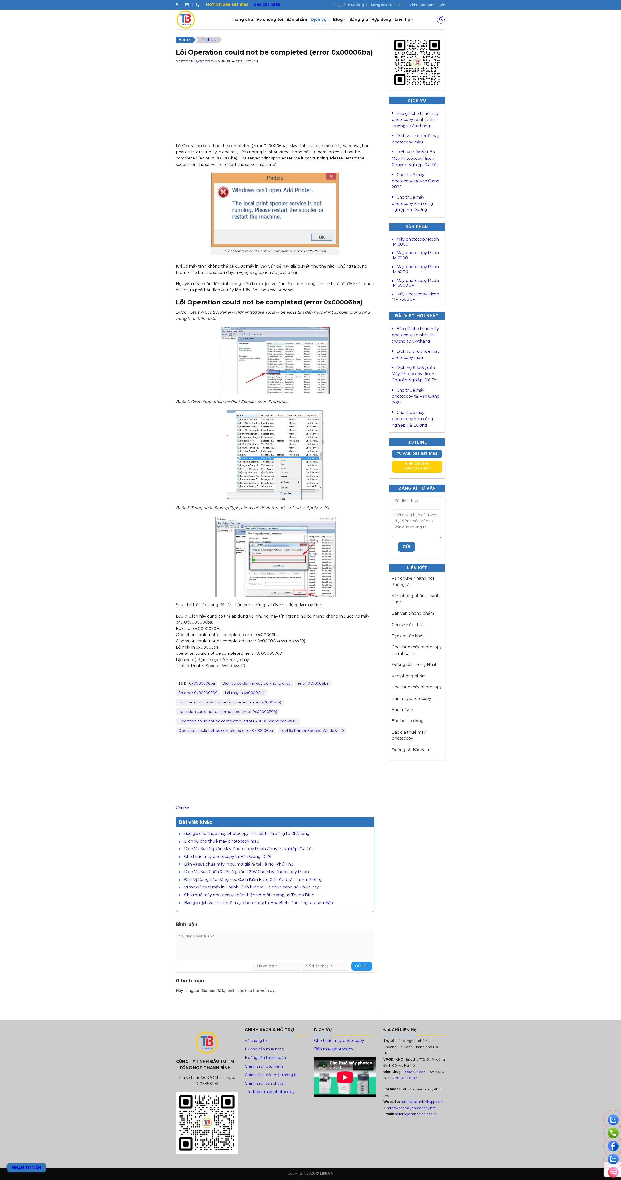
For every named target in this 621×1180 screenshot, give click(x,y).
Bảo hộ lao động (408, 721)
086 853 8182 (406, 1078)
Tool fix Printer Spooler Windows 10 (312, 730)
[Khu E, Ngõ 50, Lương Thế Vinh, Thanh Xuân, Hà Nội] (178, 4)
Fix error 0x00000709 (198, 693)
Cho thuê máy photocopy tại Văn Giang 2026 (227, 856)
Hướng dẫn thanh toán (387, 5)
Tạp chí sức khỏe (408, 636)
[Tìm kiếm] (441, 20)
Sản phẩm (296, 19)
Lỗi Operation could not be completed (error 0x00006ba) (229, 702)
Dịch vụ (319, 19)
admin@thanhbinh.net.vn (416, 1114)
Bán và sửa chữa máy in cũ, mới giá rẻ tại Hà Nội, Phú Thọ (238, 864)
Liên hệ (402, 19)
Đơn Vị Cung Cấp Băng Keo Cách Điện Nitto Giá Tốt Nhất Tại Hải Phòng (253, 879)
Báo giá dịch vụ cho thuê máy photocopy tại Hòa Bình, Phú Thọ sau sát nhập (258, 902)
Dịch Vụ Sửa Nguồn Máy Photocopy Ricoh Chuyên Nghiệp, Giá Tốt (248, 848)
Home (184, 39)
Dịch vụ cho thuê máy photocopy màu (221, 841)
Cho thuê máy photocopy (417, 687)
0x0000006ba (202, 683)
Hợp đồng (381, 19)
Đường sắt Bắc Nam (411, 749)
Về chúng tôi (269, 19)
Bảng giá (358, 19)
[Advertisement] (275, 109)
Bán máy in (402, 709)
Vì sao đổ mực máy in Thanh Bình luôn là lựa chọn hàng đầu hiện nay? (252, 887)
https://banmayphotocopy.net (411, 1108)
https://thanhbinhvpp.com (422, 1102)
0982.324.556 (414, 1072)
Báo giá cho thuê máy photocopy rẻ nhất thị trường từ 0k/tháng (247, 833)
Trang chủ (242, 19)
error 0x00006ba (313, 683)
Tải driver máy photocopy (269, 1091)
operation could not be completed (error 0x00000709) (227, 712)
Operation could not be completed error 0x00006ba (225, 730)
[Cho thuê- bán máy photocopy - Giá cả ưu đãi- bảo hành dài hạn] (200, 19)
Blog (338, 19)
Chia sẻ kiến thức (408, 624)
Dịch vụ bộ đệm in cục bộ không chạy (256, 683)
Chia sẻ (182, 807)
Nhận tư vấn (26, 1167)
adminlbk (223, 61)
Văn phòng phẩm (409, 676)
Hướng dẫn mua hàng (347, 5)
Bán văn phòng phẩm (413, 613)
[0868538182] (198, 4)
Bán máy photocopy (411, 698)
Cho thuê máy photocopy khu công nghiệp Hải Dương (412, 203)
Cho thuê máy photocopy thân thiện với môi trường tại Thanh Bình (249, 895)
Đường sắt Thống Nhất (414, 664)
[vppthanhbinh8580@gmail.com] (187, 4)
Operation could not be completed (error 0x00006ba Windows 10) (237, 721)
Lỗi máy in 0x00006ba (245, 693)
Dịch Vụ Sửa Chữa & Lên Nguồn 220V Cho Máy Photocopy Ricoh (246, 872)
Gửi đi (361, 966)
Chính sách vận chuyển (427, 5)
